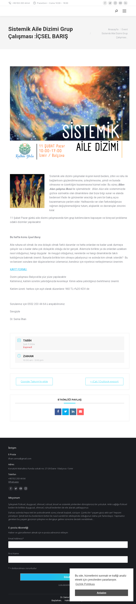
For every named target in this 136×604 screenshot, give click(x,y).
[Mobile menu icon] (124, 11)
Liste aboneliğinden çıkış (68, 585)
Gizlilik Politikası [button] (85, 584)
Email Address (16, 538)
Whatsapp (13, 481)
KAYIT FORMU (18, 269)
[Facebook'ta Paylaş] (58, 411)
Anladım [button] (101, 592)
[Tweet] (65, 411)
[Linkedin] (73, 411)
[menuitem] (57, 600)
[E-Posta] (80, 411)
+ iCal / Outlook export (104, 381)
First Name (13, 553)
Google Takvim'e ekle (34, 381)
